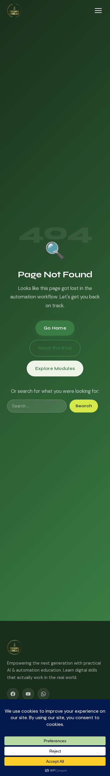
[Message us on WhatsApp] (43, 694)
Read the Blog (55, 348)
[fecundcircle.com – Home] (14, 10)
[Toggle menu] (98, 10)
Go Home (55, 328)
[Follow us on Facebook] (13, 694)
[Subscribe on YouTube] (28, 694)
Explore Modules (55, 368)
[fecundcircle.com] (35, 647)
